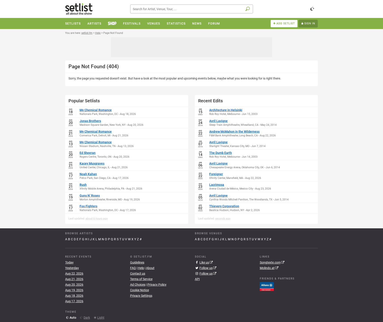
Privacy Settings (141, 295)
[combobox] (191, 9)
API (197, 279)
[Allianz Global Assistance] (267, 286)
